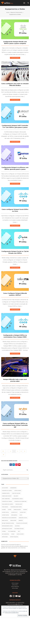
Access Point (5, 487)
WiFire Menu (5, 536)
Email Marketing (6, 498)
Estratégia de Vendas (7, 501)
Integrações (14, 515)
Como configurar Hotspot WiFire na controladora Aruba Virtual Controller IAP (15, 425)
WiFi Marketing (5, 534)
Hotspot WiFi (23, 512)
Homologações (17, 509)
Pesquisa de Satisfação (21, 523)
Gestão (9, 509)
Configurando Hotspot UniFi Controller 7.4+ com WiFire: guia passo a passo (15, 126)
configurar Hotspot (6, 496)
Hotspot (25, 509)
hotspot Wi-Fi (14, 512)
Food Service (5, 506)
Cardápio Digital (6, 493)
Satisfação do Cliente (7, 528)
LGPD (21, 515)
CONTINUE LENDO (15, 57)
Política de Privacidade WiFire (11, 612)
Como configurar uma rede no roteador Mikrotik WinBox (15, 84)
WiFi (19, 531)
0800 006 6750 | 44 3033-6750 (15, 602)
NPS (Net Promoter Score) (8, 523)
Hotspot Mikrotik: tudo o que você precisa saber (15, 380)
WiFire (12, 534)
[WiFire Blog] (7, 3)
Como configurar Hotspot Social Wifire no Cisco (15, 210)
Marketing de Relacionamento (9, 517)
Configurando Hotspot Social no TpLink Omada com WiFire (15, 252)
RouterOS (17, 525)
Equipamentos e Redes (17, 498)
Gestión (4, 509)
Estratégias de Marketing (20, 501)
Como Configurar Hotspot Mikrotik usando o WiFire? (15, 294)
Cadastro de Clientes (7, 490)
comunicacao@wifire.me (15, 604)
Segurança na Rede (19, 528)
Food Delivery (18, 504)
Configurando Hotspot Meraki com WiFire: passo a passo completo (15, 42)
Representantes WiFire (7, 525)
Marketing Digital (23, 517)
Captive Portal (17, 490)
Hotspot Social (5, 512)
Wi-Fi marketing (12, 531)
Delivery (16, 496)
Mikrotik (21, 520)
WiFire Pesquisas (14, 536)
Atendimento (13, 487)
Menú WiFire (13, 520)
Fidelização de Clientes (7, 504)
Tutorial (4, 531)
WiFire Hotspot (20, 534)
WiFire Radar (15, 588)
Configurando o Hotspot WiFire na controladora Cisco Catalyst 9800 (15, 336)
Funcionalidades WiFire (16, 506)
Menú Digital (5, 520)
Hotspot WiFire (5, 515)
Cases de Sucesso (16, 493)
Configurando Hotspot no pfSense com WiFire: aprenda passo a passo (15, 168)
